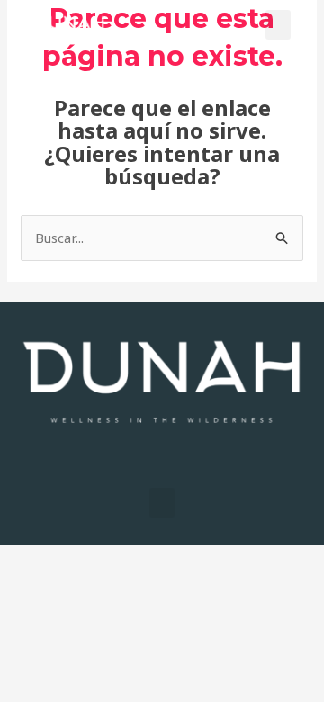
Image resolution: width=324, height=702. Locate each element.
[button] (278, 25)
